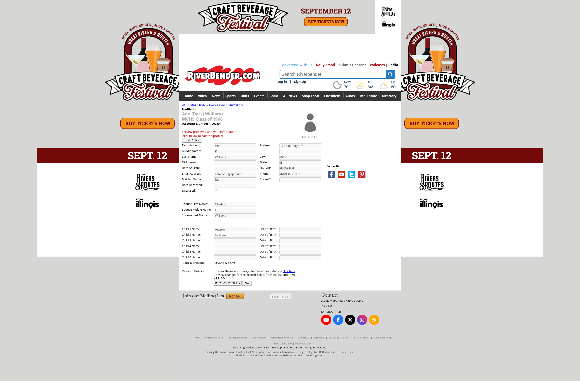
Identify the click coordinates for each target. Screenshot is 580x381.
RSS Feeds (334, 337)
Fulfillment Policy (383, 337)
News (216, 96)
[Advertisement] (360, 235)
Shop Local (310, 96)
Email (284, 296)
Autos (350, 96)
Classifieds (332, 96)
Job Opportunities (237, 337)
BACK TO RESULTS (208, 104)
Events (259, 96)
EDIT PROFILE (189, 104)
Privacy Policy (361, 337)
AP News (290, 96)
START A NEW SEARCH (232, 104)
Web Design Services (282, 337)
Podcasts (377, 64)
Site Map (319, 337)
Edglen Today (303, 343)
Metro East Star (283, 343)
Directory (389, 96)
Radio (393, 64)
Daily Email (325, 64)
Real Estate (368, 96)
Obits (245, 96)
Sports (230, 96)
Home (188, 96)
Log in (282, 81)
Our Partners (259, 337)
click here (289, 271)
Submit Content (352, 64)
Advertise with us (297, 64)
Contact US (303, 337)
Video (202, 96)
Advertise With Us (213, 337)
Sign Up (300, 81)
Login (275, 296)
